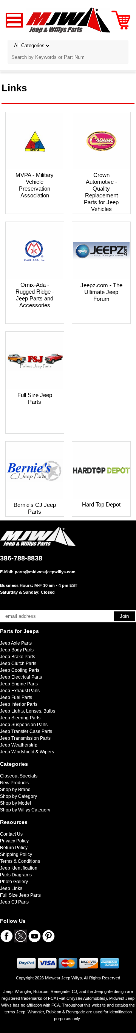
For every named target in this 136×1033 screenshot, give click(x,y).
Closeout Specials (18, 776)
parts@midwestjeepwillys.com (45, 572)
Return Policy (14, 847)
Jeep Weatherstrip (18, 745)
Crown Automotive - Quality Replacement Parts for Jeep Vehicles (101, 192)
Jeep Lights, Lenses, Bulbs (27, 711)
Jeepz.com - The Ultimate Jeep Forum (101, 292)
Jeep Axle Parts (16, 643)
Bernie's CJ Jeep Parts (35, 508)
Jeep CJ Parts (14, 902)
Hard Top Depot (101, 504)
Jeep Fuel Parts (16, 697)
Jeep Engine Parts (19, 684)
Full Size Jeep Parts (34, 398)
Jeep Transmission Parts (25, 738)
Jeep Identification (18, 868)
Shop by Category (18, 796)
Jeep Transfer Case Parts (26, 731)
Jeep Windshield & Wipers (27, 751)
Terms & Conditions (20, 861)
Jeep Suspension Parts (24, 724)
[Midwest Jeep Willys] (68, 20)
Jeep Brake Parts (17, 656)
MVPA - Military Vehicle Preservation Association (34, 185)
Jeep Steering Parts (20, 717)
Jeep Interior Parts (18, 704)
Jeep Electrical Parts (21, 677)
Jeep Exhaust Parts (20, 690)
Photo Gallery (14, 881)
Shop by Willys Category (25, 810)
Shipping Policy (16, 854)
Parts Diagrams (16, 875)
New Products (14, 782)
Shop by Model (15, 803)
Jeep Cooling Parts (19, 670)
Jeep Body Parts (17, 650)
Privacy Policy (14, 841)
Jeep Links (11, 888)
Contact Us (11, 834)
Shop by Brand (15, 789)
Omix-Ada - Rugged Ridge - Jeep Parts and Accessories (34, 295)
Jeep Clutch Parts (18, 663)
